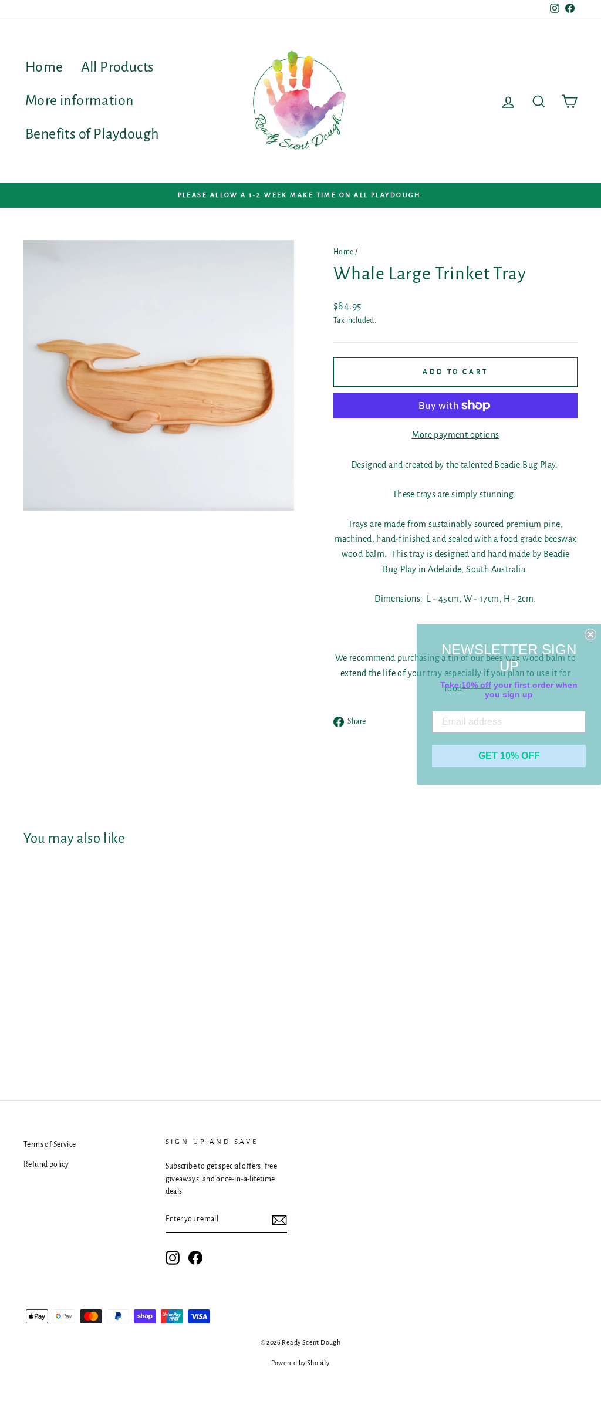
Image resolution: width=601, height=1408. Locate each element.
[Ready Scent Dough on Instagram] (173, 1258)
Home (44, 67)
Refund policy (46, 1164)
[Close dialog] (590, 634)
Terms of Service (49, 1144)
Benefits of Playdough (92, 133)
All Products (117, 67)
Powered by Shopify (300, 1362)
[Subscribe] (279, 1220)
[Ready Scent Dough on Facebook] (195, 1258)
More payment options (455, 435)
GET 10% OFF (509, 756)
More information (79, 100)
